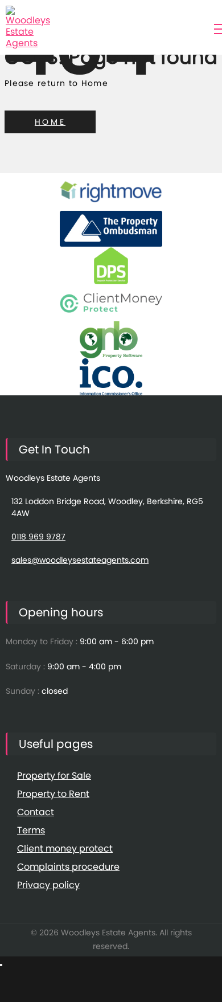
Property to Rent (53, 793)
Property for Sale (54, 775)
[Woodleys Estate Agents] (28, 27)
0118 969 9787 (38, 536)
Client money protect (65, 848)
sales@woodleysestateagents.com (80, 560)
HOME (50, 122)
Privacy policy (48, 884)
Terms (31, 830)
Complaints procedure (68, 866)
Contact (35, 812)
